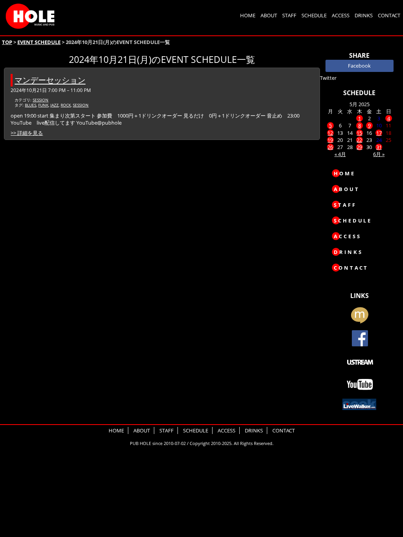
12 (330, 132)
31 (379, 147)
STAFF (289, 15)
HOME (247, 15)
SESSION (40, 100)
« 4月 (340, 154)
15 (359, 132)
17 (379, 132)
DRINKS (364, 15)
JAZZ (54, 105)
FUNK (43, 105)
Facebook (359, 65)
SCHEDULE (314, 15)
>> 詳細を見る (27, 132)
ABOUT (269, 15)
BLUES (30, 105)
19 (330, 139)
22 (359, 139)
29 (359, 147)
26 (330, 147)
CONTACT (389, 15)
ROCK (66, 105)
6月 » (379, 154)
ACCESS (340, 15)
